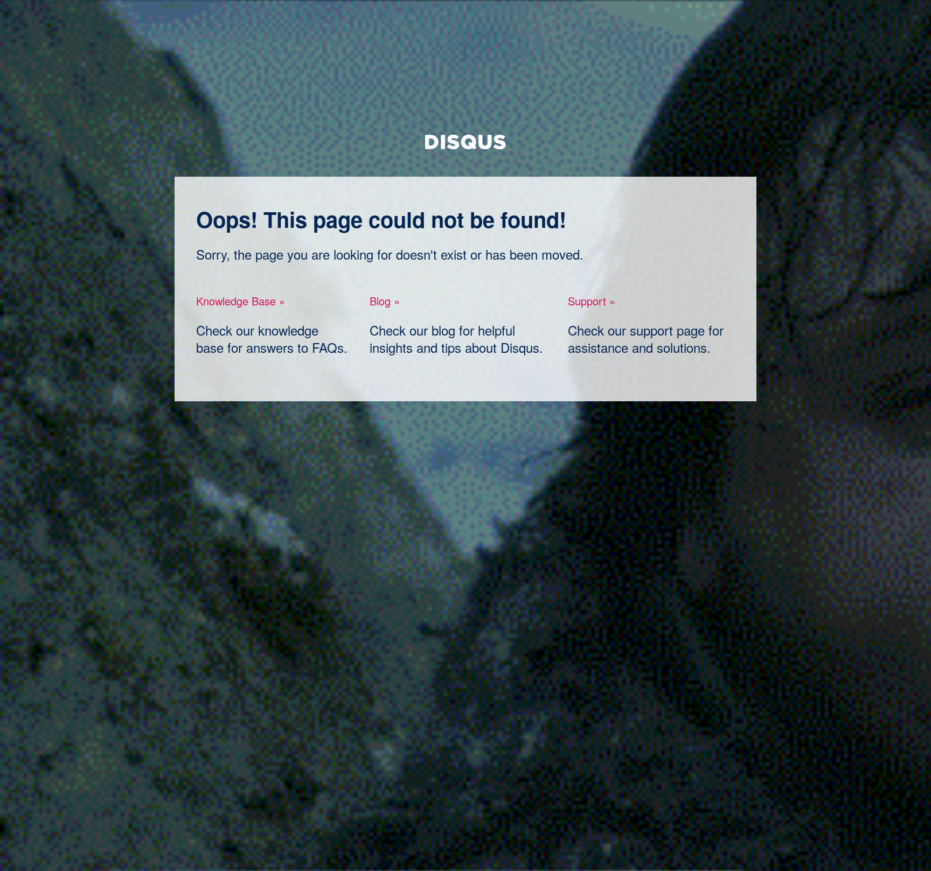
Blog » (385, 301)
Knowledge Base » (240, 301)
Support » (591, 301)
